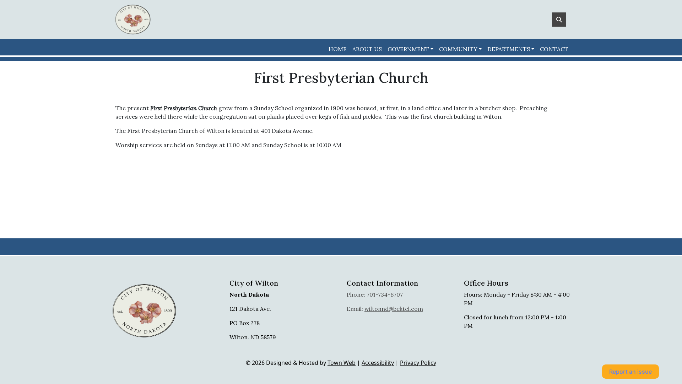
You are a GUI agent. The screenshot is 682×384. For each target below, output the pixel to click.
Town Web (342, 363)
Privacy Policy (418, 363)
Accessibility (378, 363)
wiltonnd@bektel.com (393, 308)
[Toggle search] (559, 19)
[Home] (133, 19)
